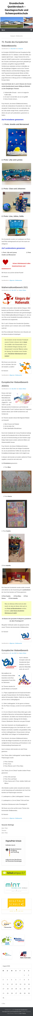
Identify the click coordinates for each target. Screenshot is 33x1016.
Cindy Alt (20, 48)
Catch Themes (22, 1013)
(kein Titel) (5, 828)
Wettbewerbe (18, 280)
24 (3, 993)
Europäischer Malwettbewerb (15, 650)
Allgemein (12, 280)
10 (3, 984)
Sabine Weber (22, 290)
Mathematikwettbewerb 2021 (15, 287)
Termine (4, 830)
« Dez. (3, 1003)
